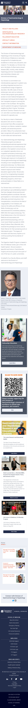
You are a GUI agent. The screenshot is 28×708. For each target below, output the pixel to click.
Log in (14, 687)
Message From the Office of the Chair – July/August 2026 (9, 551)
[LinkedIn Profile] (7, 679)
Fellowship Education (10, 37)
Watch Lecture (14, 497)
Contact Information (10, 43)
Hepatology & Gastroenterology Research (13, 33)
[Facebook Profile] (11, 679)
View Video (14, 531)
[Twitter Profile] (16, 679)
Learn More (12, 363)
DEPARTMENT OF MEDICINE (11, 47)
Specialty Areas (8, 40)
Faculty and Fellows (10, 29)
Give (12, 410)
